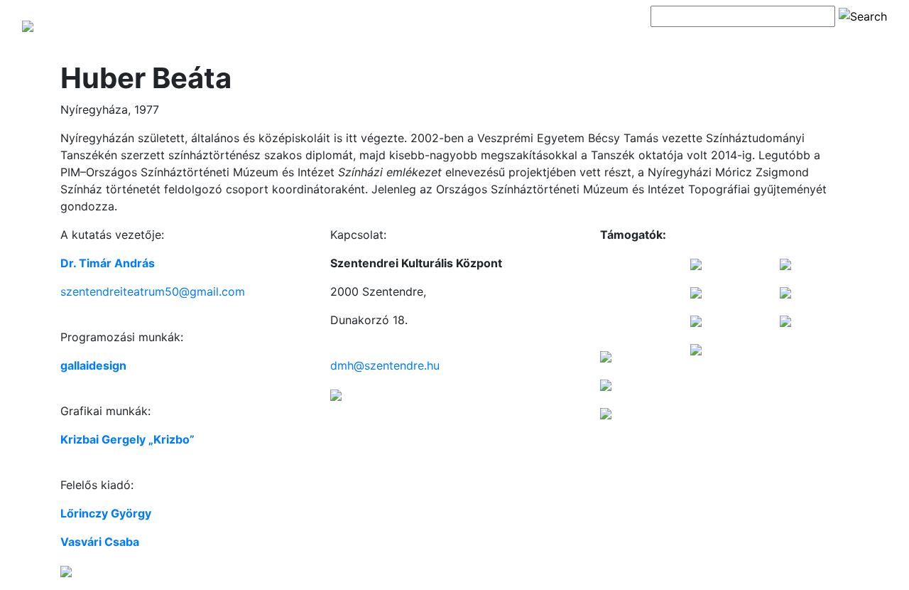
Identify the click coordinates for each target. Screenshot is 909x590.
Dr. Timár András (107, 263)
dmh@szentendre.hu (385, 365)
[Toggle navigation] (670, 41)
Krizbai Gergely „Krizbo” (127, 439)
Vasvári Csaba (99, 542)
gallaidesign (93, 365)
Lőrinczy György (105, 513)
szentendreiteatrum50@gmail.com (152, 291)
